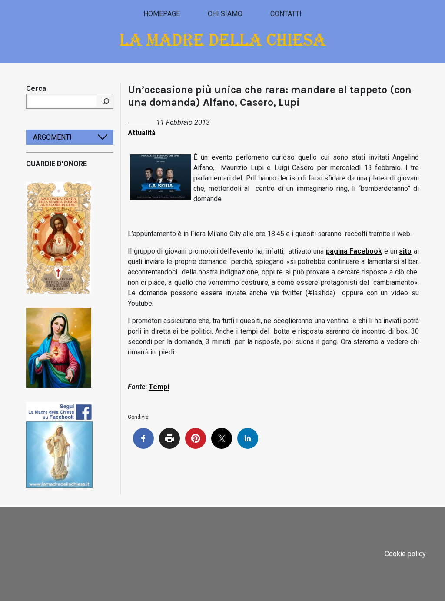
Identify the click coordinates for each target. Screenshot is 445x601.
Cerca (36, 88)
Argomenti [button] (52, 137)
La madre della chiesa (223, 40)
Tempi (159, 387)
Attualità (142, 133)
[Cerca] (106, 101)
